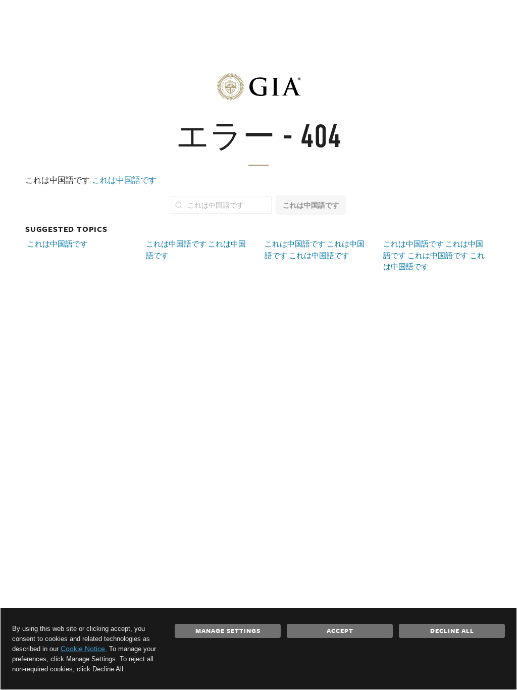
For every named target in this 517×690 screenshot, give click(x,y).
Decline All (452, 630)
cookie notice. (84, 649)
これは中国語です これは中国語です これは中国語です (315, 249)
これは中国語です (124, 180)
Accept (340, 630)
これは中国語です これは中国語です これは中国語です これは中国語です (434, 255)
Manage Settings (228, 630)
